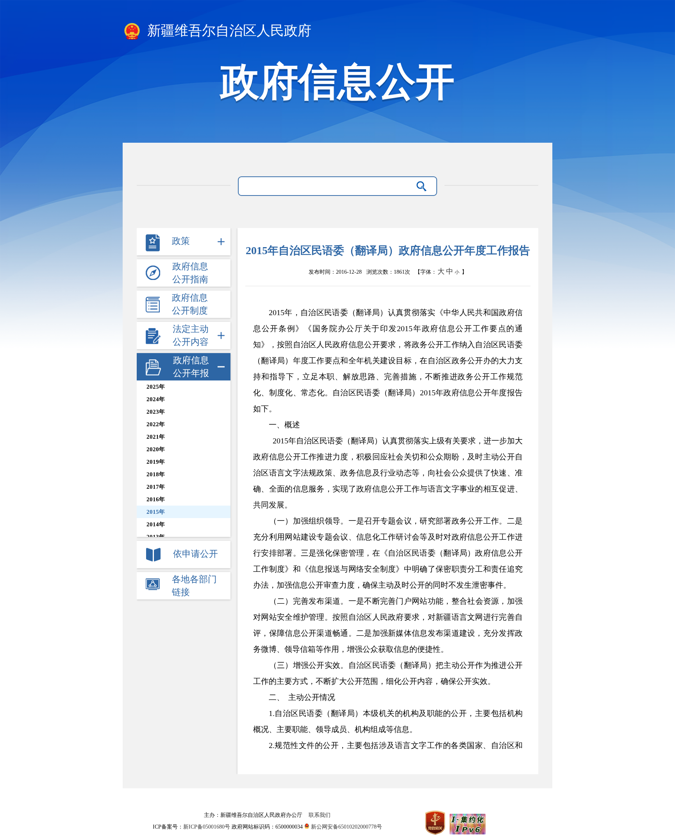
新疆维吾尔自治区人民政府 (227, 30)
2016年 (155, 499)
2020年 (155, 449)
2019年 (155, 462)
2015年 (155, 512)
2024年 (155, 399)
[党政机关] (436, 822)
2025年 (155, 387)
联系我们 (319, 815)
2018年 (155, 474)
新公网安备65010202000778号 (345, 827)
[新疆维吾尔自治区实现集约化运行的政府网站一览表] (467, 822)
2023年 (155, 412)
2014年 (155, 524)
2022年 (155, 424)
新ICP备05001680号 (207, 827)
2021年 (155, 437)
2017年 (155, 487)
